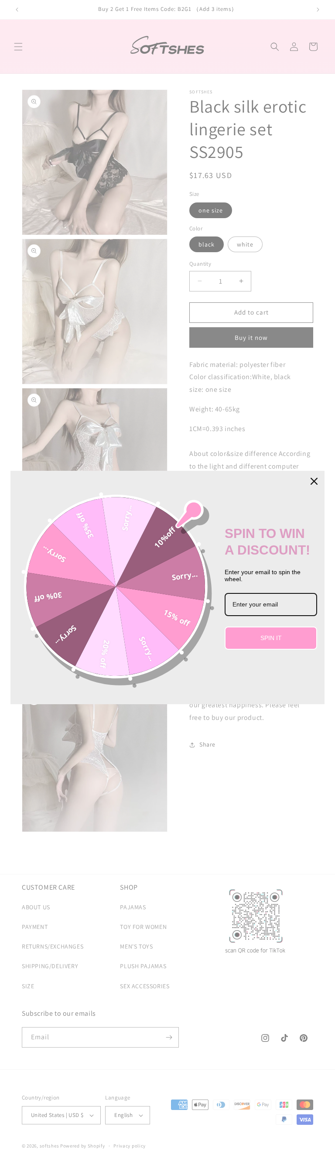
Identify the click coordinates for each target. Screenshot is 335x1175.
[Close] (314, 481)
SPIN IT (271, 637)
